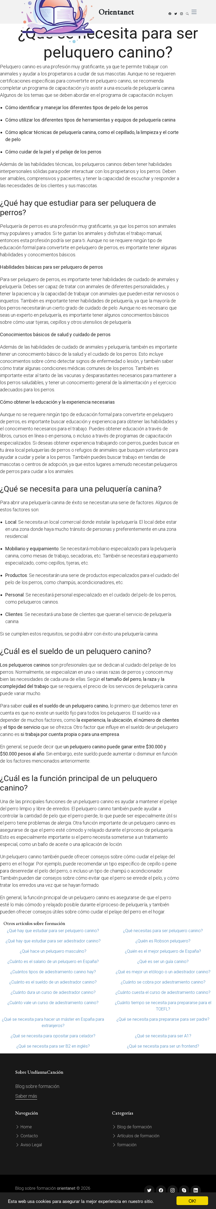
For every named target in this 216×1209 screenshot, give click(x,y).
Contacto (28, 1135)
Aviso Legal (30, 1144)
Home (25, 1126)
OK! (192, 1200)
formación (126, 1144)
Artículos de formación (137, 1135)
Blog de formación (134, 1126)
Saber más (26, 1096)
